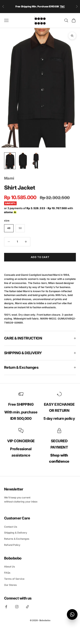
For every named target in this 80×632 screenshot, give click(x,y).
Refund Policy (12, 544)
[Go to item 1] (10, 160)
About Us (9, 566)
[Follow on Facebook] (6, 607)
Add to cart (40, 257)
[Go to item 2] (23, 160)
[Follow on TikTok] (27, 607)
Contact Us (10, 526)
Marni (9, 178)
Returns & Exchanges (16, 538)
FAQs (7, 572)
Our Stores (10, 584)
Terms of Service (14, 578)
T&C (62, 6)
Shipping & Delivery (15, 532)
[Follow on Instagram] (17, 607)
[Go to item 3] (36, 160)
